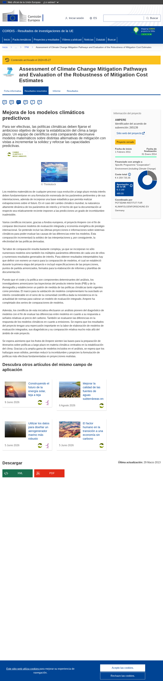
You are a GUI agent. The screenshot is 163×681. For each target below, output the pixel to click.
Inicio (7, 39)
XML (20, 473)
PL (40, 102)
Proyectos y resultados (46, 39)
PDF (52, 473)
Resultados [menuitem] (72, 91)
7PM (26, 47)
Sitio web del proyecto (129, 134)
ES (18, 102)
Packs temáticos (22, 39)
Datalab (100, 39)
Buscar (112, 39)
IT (32, 102)
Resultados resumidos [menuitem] (36, 91)
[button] (93, 18)
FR (25, 102)
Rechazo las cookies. (123, 675)
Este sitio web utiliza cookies (22, 668)
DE (4, 102)
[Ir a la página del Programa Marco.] (8, 72)
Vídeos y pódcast (72, 39)
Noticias (88, 39)
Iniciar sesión (76, 18)
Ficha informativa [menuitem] (12, 91)
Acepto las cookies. (123, 667)
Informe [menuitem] (56, 91)
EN (11, 102)
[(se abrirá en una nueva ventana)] (28, 16)
